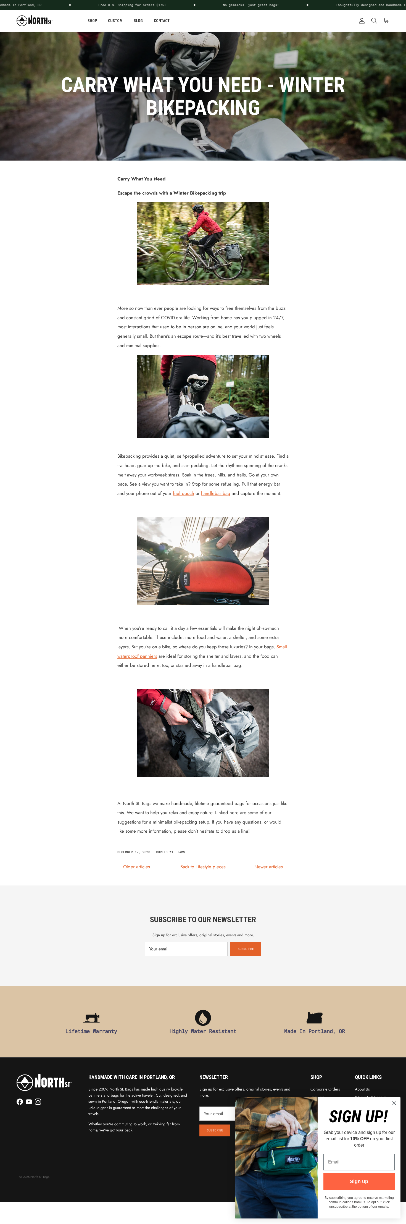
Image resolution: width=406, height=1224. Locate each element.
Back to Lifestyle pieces (203, 866)
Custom (115, 21)
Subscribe (246, 949)
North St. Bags (39, 1177)
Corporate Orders (325, 1089)
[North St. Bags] (34, 20)
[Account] (360, 20)
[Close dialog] (394, 1103)
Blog (138, 21)
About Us (362, 1089)
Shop (92, 21)
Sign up (359, 1181)
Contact (162, 21)
